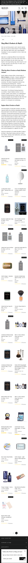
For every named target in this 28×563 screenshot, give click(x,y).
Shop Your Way (6, 538)
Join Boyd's (5, 547)
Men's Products (7, 36)
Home (2, 36)
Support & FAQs (6, 542)
